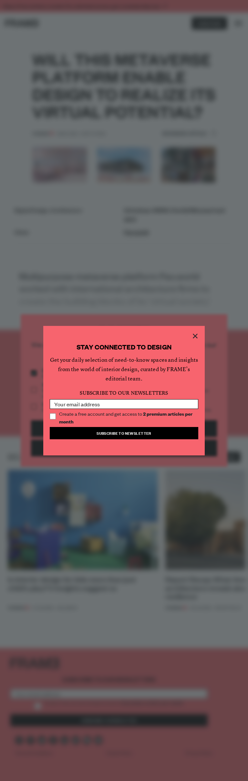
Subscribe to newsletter (124, 433)
